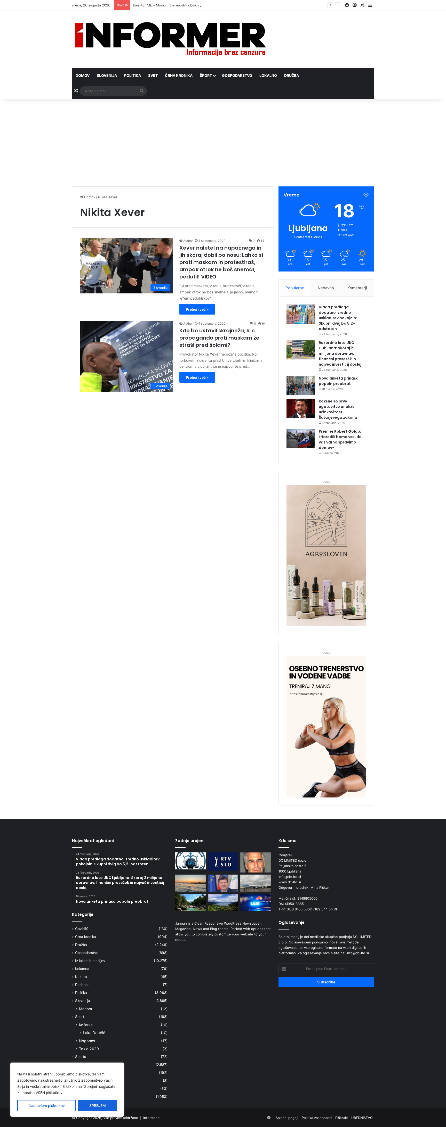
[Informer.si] (170, 39)
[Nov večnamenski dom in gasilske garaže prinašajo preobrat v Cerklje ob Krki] (223, 883)
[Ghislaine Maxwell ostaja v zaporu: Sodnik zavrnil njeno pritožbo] (255, 862)
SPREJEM (97, 1105)
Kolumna (82, 969)
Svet (153, 75)
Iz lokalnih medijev (90, 961)
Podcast (82, 985)
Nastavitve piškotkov (47, 1105)
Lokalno (268, 75)
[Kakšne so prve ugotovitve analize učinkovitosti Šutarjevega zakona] (300, 408)
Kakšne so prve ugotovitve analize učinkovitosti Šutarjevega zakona (338, 409)
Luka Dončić (94, 1032)
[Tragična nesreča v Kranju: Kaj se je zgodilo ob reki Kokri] (255, 902)
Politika (132, 75)
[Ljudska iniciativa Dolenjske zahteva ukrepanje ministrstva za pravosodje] (190, 861)
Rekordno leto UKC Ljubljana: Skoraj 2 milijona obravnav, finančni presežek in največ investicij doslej (340, 353)
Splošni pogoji (287, 1118)
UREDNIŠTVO (362, 1118)
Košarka (86, 1025)
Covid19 (82, 929)
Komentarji (357, 287)
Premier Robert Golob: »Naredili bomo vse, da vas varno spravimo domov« (340, 439)
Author (188, 241)
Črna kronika (179, 75)
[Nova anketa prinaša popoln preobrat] (300, 385)
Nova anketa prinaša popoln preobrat (339, 381)
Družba (291, 75)
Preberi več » (197, 309)
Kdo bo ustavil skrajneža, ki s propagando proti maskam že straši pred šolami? (219, 338)
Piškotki (341, 1118)
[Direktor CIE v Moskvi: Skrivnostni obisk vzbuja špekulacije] (255, 883)
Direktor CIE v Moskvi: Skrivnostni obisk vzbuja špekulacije (180, 5)
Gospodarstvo (237, 75)
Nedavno (326, 287)
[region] (67, 1090)
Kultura (81, 977)
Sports (80, 1057)
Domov (83, 75)
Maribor (85, 1009)
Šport (206, 75)
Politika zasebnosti (317, 1118)
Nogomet (87, 1041)
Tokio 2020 (89, 1049)
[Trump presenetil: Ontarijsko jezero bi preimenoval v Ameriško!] (190, 883)
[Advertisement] (223, 142)
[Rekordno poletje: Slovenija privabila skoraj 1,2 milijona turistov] (223, 902)
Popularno (294, 287)
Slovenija (107, 75)
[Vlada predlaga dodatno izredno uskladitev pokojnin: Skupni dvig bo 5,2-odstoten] (300, 314)
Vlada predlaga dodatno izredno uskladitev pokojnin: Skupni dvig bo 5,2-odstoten (338, 318)
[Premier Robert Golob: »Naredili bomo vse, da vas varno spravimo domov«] (300, 438)
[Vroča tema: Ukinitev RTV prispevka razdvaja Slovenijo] (223, 861)
